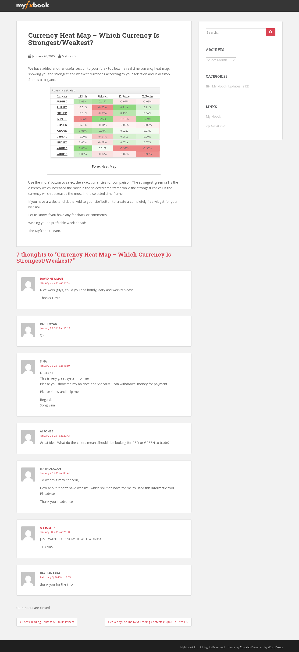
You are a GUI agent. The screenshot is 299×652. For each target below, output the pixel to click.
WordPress (275, 647)
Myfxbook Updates (226, 86)
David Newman (51, 279)
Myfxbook (69, 56)
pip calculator (216, 125)
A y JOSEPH (48, 528)
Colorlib (245, 647)
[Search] (270, 32)
